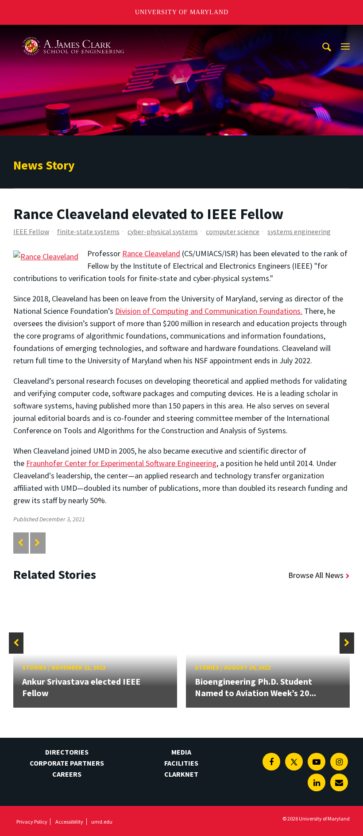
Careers (66, 774)
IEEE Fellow (31, 231)
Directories (67, 751)
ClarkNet (181, 774)
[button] (16, 643)
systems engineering (299, 231)
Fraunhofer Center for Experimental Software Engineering (121, 463)
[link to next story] (37, 543)
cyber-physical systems (162, 231)
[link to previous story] (20, 543)
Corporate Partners (67, 763)
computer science (232, 231)
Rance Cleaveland (151, 253)
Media (181, 751)
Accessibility (69, 821)
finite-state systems (88, 231)
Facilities (181, 763)
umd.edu (101, 821)
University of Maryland (181, 12)
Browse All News (316, 575)
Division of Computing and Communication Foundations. (208, 311)
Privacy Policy (31, 821)
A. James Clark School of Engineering (73, 33)
